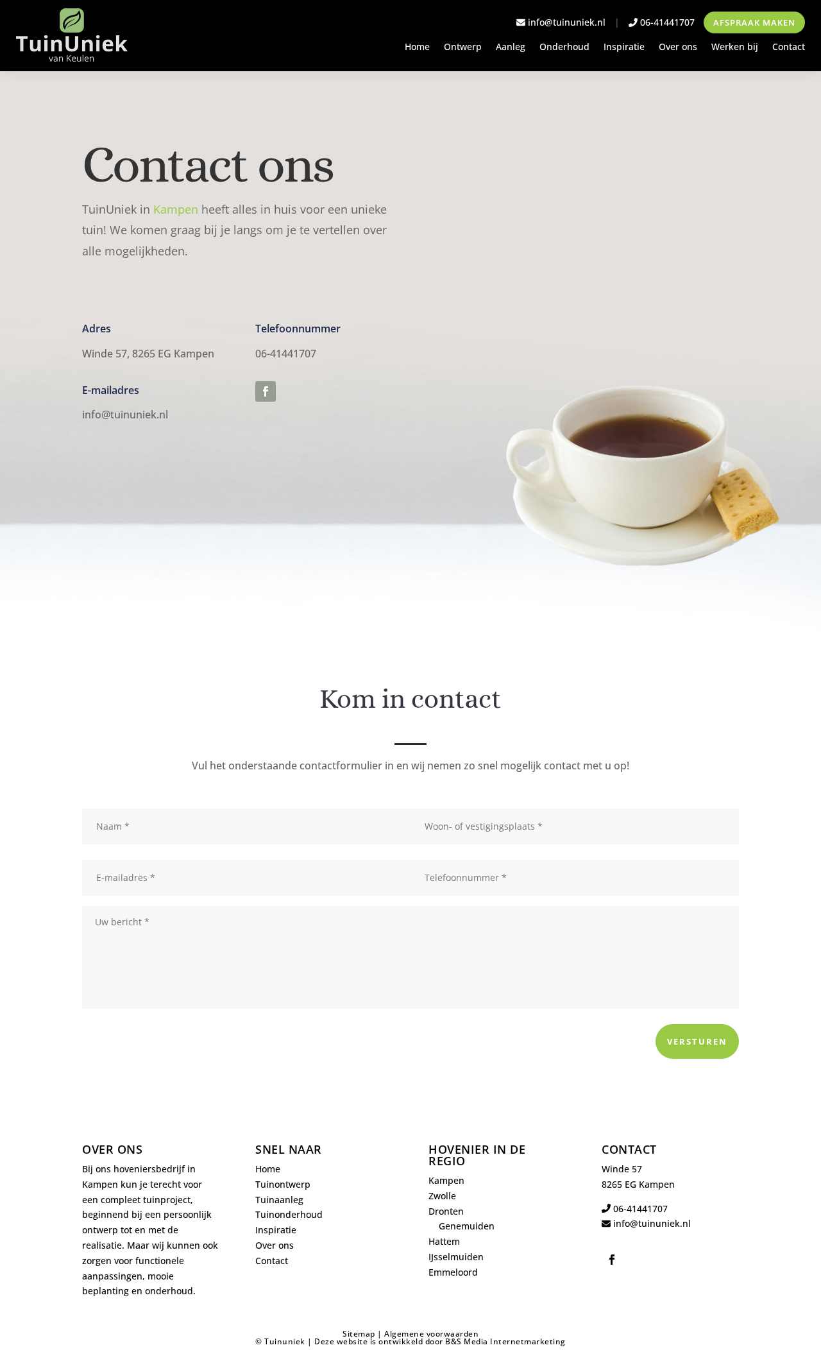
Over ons (678, 47)
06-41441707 (666, 22)
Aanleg (510, 47)
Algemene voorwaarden (431, 1333)
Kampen (175, 209)
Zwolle (442, 1196)
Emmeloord (453, 1272)
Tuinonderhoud (289, 1214)
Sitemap (359, 1333)
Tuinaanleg (279, 1200)
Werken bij (734, 47)
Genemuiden (467, 1226)
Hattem (444, 1241)
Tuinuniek (284, 1341)
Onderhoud (564, 47)
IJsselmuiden (456, 1257)
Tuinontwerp (282, 1184)
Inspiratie (624, 47)
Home (417, 47)
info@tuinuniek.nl (566, 22)
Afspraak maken (754, 22)
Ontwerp (463, 47)
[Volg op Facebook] (265, 391)
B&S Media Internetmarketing (505, 1341)
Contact (788, 47)
